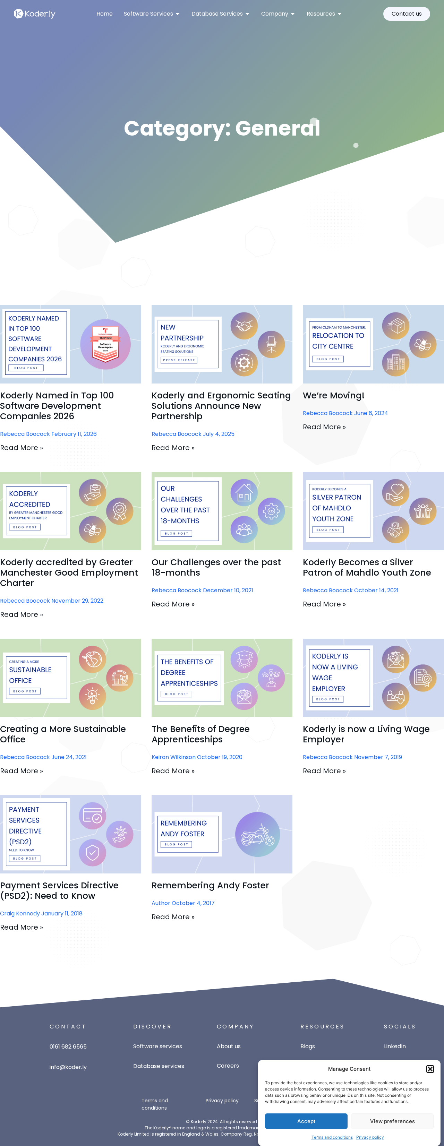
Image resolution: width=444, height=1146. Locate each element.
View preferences (392, 1121)
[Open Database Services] (247, 14)
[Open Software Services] (177, 14)
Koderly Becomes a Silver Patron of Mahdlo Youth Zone (367, 567)
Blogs (307, 1046)
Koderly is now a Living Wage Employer (366, 734)
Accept (306, 1121)
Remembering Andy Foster (210, 885)
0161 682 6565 (68, 1047)
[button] (430, 1069)
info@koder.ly (68, 1067)
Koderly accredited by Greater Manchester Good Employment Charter (69, 572)
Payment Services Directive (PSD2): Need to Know (59, 890)
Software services (157, 1046)
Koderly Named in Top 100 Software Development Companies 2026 (57, 405)
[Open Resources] (339, 14)
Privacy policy (370, 1137)
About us (229, 1046)
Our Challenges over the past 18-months (216, 567)
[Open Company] (293, 14)
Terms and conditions (332, 1137)
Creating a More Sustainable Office (63, 734)
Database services (158, 1066)
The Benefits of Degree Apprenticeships (201, 734)
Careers (228, 1066)
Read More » (21, 448)
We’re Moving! (334, 395)
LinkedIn (395, 1046)
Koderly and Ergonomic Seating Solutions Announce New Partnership (221, 405)
